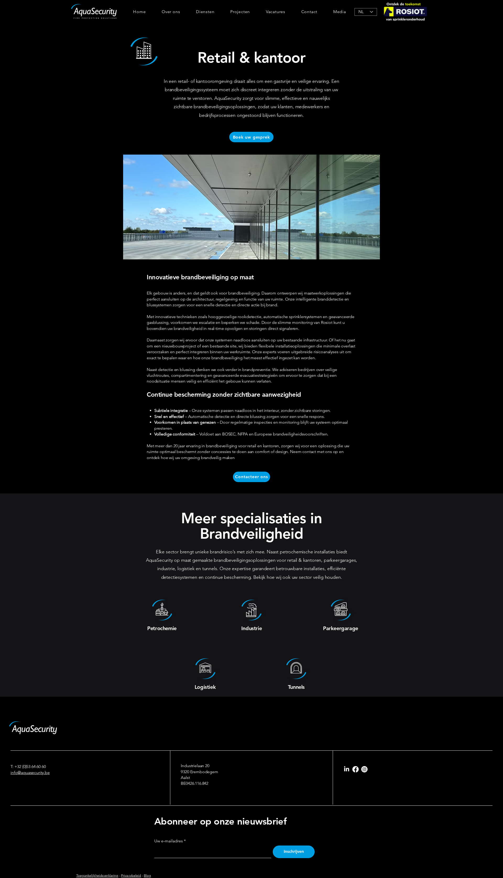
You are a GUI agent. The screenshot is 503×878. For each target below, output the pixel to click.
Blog (147, 875)
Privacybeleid (131, 875)
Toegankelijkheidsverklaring (97, 875)
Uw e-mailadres (168, 841)
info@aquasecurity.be (30, 772)
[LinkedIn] (346, 769)
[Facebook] (355, 769)
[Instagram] (364, 769)
